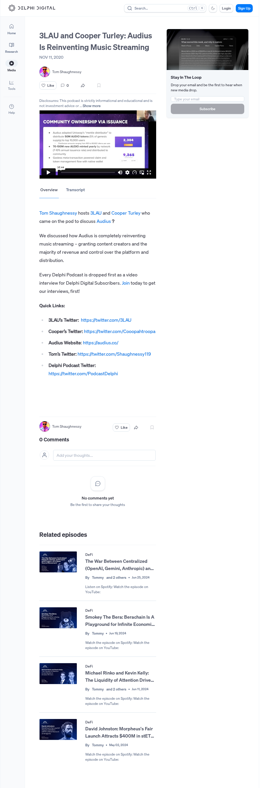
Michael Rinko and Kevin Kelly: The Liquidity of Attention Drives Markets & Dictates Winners (119, 677)
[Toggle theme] (213, 8)
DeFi (89, 554)
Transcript (75, 189)
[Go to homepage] (31, 8)
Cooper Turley (125, 213)
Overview (49, 189)
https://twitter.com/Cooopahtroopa (119, 331)
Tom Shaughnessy (58, 213)
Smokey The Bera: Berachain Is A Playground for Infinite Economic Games (119, 621)
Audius (104, 221)
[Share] (83, 85)
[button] (11, 85)
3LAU (96, 213)
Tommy (98, 577)
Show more (92, 105)
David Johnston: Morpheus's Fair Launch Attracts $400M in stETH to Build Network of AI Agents (119, 732)
